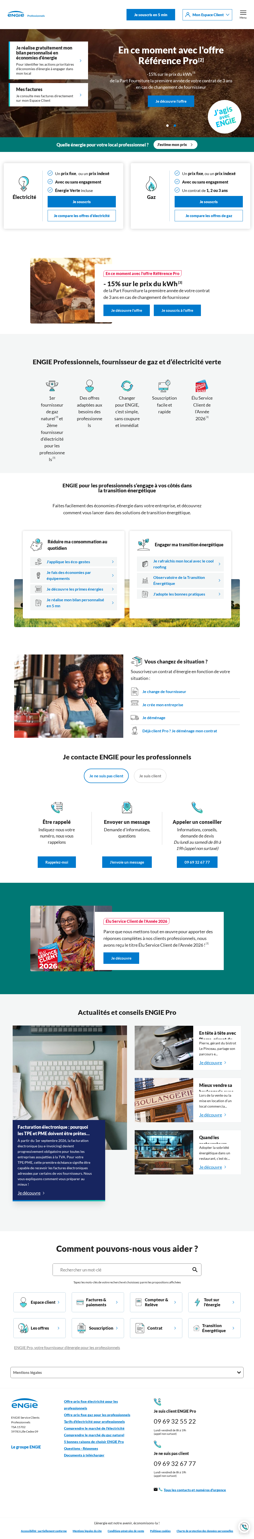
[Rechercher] (195, 1270)
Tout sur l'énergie (212, 1302)
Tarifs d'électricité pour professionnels (94, 1422)
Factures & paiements (96, 1302)
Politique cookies (160, 1531)
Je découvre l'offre (171, 82)
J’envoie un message (127, 862)
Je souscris (82, 202)
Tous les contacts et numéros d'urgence (195, 1490)
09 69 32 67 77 (197, 862)
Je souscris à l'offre (177, 310)
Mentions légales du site (87, 1531)
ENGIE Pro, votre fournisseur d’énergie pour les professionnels (67, 1347)
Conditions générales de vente (126, 1531)
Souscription (101, 1328)
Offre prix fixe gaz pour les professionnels (97, 1415)
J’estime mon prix (172, 144)
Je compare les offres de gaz (209, 216)
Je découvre (121, 958)
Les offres (40, 1328)
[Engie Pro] (26, 14)
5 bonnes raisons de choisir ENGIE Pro (94, 1442)
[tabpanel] (127, 83)
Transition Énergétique (214, 1328)
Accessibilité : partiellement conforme (44, 1531)
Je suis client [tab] (150, 775)
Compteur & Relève (156, 1302)
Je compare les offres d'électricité (82, 216)
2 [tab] (174, 125)
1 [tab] (167, 125)
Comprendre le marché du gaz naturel (94, 1435)
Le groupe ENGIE (26, 1447)
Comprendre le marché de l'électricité (94, 1428)
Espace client (43, 1302)
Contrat (154, 1328)
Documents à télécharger (84, 1455)
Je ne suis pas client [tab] (106, 775)
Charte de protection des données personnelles (205, 1531)
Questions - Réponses (81, 1448)
